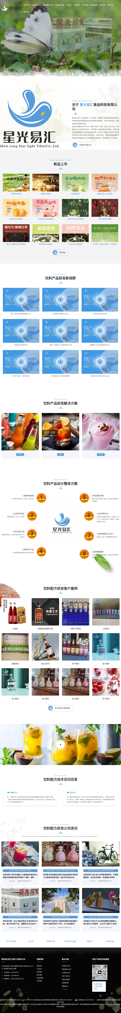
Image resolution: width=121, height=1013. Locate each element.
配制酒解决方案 (48, 5)
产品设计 (69, 5)
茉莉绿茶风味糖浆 (46, 244)
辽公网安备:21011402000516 (85, 1000)
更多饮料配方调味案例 (62, 708)
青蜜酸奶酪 (75, 194)
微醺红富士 (65, 986)
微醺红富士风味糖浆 (104, 194)
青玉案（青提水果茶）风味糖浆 (105, 244)
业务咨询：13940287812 (11, 972)
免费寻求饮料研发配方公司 (24, 881)
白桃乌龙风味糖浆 (75, 244)
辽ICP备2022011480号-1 (64, 1000)
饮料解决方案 (36, 5)
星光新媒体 (93, 5)
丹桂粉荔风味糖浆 (105, 219)
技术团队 (77, 5)
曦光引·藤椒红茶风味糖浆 (16, 244)
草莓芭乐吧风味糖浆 (45, 219)
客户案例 (85, 5)
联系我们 (27, 12)
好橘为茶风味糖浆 (16, 219)
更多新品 (62, 252)
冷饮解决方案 (59, 5)
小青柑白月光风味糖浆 (75, 219)
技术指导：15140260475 (11, 975)
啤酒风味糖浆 (16, 194)
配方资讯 (110, 5)
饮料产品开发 (66, 976)
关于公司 (27, 5)
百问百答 (102, 5)
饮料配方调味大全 (85, 145)
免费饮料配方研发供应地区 (98, 986)
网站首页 (39, 966)
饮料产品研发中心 (16, 58)
